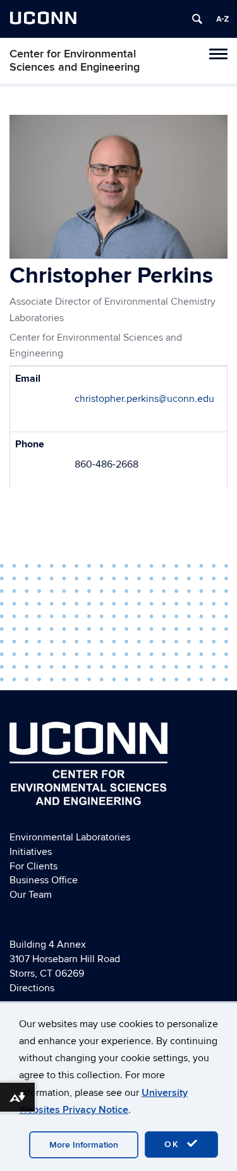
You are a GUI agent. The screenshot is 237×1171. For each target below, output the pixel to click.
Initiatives (30, 851)
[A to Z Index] (222, 19)
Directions (31, 988)
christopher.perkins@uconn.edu (144, 398)
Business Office (43, 880)
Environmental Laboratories (69, 837)
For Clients (33, 866)
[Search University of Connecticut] (197, 19)
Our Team (30, 894)
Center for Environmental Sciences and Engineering (74, 60)
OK (173, 1144)
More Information (83, 1144)
